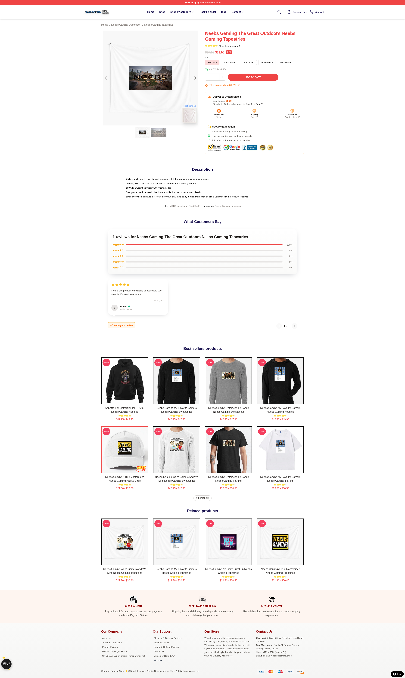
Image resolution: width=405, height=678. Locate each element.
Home (104, 24)
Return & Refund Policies (166, 647)
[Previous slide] (106, 78)
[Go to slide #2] (158, 132)
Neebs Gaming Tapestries (158, 24)
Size (207, 57)
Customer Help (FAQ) (164, 656)
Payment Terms (161, 642)
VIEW (125, 401)
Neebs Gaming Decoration (126, 24)
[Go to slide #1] (142, 132)
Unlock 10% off (6, 664)
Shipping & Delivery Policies (167, 638)
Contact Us (159, 651)
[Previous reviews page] (279, 326)
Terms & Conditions (112, 642)
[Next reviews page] (294, 326)
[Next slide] (195, 78)
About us (106, 638)
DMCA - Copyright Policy (114, 651)
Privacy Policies (110, 647)
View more (202, 498)
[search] (279, 12)
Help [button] (399, 674)
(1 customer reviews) (229, 46)
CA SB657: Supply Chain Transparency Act (123, 656)
